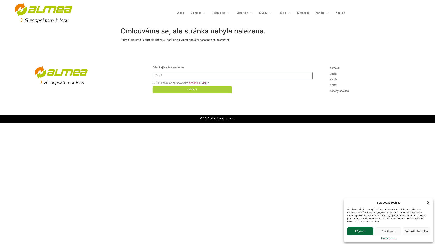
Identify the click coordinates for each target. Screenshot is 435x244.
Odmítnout (388, 231)
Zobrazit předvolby (416, 231)
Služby (263, 12)
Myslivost (303, 12)
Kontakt (340, 12)
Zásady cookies (388, 238)
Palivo (282, 12)
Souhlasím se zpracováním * (182, 82)
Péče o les (219, 12)
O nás (180, 12)
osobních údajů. (198, 82)
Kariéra (320, 12)
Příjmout (360, 231)
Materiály (242, 12)
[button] (428, 202)
